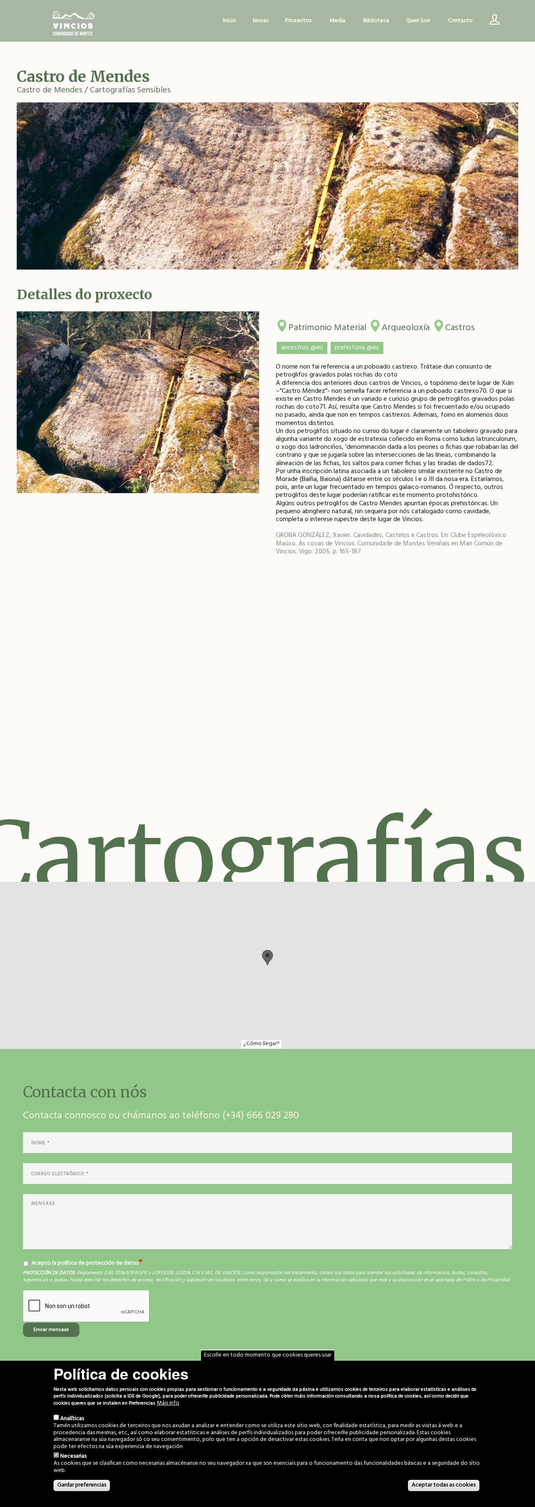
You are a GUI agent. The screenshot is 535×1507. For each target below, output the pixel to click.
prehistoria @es (357, 347)
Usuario (491, 21)
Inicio (229, 20)
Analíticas (72, 1418)
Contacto (460, 20)
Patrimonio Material (327, 326)
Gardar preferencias (81, 1485)
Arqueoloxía (406, 326)
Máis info (168, 1403)
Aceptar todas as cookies (444, 1485)
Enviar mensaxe (51, 1330)
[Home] (73, 24)
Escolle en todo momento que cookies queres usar (267, 1355)
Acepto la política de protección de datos (84, 1263)
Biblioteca (376, 20)
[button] (267, 957)
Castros (460, 326)
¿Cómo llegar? (261, 1044)
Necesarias (73, 1456)
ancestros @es (302, 347)
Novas (260, 20)
